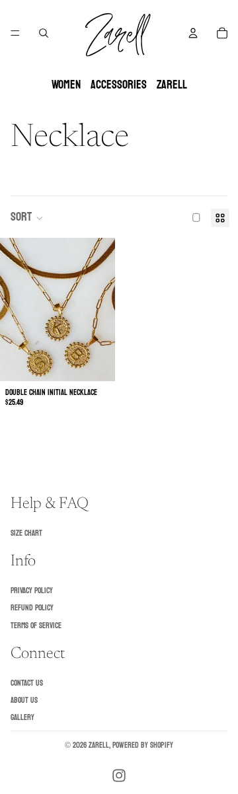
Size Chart (26, 533)
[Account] (193, 33)
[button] (27, 218)
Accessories (119, 85)
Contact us (27, 683)
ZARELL (172, 85)
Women (66, 85)
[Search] (43, 33)
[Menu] (15, 33)
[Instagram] (119, 775)
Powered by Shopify (142, 745)
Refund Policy (32, 607)
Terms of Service (36, 625)
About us (24, 700)
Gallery (22, 718)
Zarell (99, 745)
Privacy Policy (32, 590)
